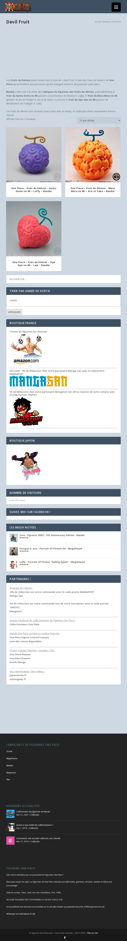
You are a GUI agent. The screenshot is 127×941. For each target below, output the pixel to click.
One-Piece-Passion (20, 654)
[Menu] (116, 7)
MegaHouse (11, 758)
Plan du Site (92, 932)
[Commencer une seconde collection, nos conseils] (10, 840)
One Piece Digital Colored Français (29, 637)
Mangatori (16, 611)
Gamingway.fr (18, 679)
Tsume (9, 751)
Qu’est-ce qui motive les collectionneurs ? (34, 824)
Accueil (98, 21)
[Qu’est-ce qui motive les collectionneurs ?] (10, 827)
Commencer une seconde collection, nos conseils (38, 838)
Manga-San (16, 595)
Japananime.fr (18, 675)
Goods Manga (18, 662)
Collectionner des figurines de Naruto (33, 811)
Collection (34, 814)
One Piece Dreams (20, 658)
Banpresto (11, 772)
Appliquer (14, 312)
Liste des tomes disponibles (26, 641)
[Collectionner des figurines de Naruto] (10, 814)
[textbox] (67, 300)
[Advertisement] (63, 52)
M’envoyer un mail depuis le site (20, 913)
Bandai (106, 21)
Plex (8, 779)
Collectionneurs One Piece (24, 624)
